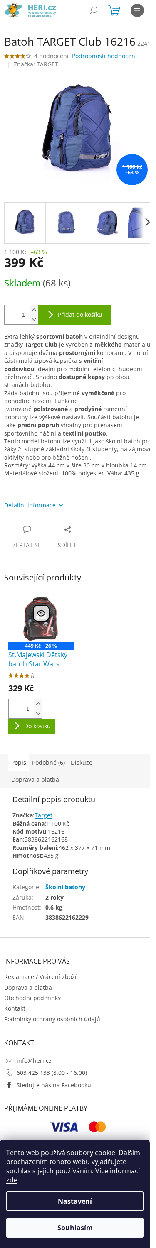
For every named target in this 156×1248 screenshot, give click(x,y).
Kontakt (14, 1008)
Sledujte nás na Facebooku (54, 1085)
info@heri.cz (34, 1060)
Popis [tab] (18, 762)
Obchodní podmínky (32, 998)
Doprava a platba (28, 987)
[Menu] (137, 10)
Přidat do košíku (80, 314)
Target (43, 815)
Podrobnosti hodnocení (104, 56)
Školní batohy (65, 887)
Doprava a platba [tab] (35, 779)
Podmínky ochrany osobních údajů (52, 1019)
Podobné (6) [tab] (48, 762)
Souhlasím (75, 1227)
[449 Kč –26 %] (41, 617)
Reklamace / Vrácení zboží (40, 977)
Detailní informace (30, 505)
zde (11, 1179)
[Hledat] (93, 10)
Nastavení (75, 1201)
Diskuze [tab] (81, 762)
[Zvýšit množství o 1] (34, 310)
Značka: (36, 64)
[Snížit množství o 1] (34, 319)
